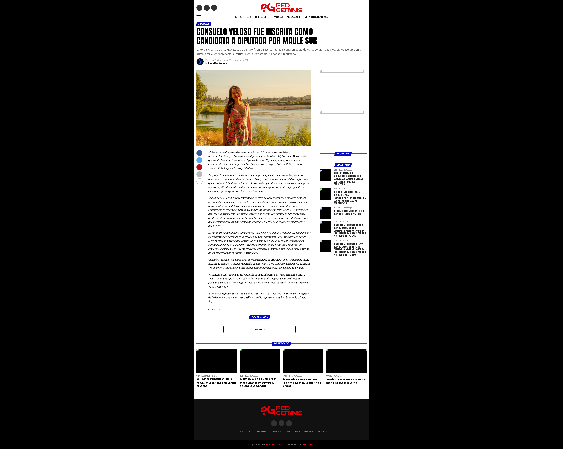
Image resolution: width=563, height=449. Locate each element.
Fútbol (238, 16)
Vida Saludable (293, 16)
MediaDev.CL (309, 444)
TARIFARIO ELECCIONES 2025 (316, 16)
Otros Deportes (262, 16)
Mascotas (278, 16)
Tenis (248, 16)
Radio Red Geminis (217, 63)
